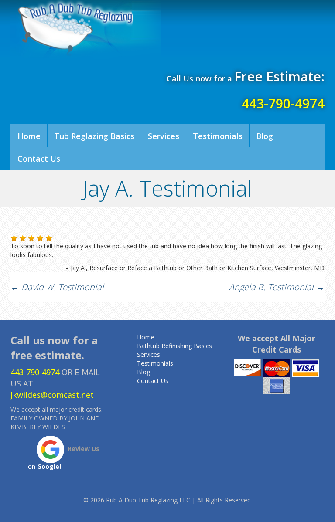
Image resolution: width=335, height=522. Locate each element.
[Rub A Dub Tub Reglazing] (85, 29)
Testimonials (218, 136)
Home (29, 136)
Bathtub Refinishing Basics (174, 346)
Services (163, 136)
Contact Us (38, 158)
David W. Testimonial (57, 287)
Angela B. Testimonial (277, 287)
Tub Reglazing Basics (94, 136)
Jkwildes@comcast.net (52, 395)
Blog (264, 136)
